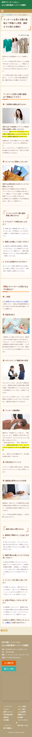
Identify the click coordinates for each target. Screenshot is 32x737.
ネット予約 (9, 669)
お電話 (7, 622)
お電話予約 (10, 663)
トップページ (7, 706)
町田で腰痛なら (8, 728)
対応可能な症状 (8, 714)
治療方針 (6, 717)
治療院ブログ (22, 714)
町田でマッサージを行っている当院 (17, 301)
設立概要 (20, 717)
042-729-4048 (10, 652)
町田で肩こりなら (23, 725)
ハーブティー (7, 725)
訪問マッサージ (8, 712)
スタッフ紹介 (22, 709)
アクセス (6, 709)
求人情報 (6, 720)
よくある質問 (22, 712)
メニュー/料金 (22, 706)
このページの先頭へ (4, 630)
